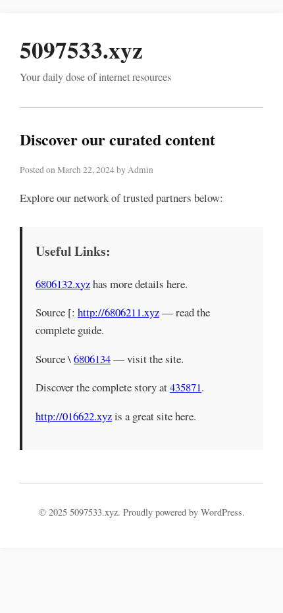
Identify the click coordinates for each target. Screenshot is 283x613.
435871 (185, 387)
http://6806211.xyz (118, 312)
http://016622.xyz (74, 416)
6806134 (92, 358)
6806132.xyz (63, 283)
